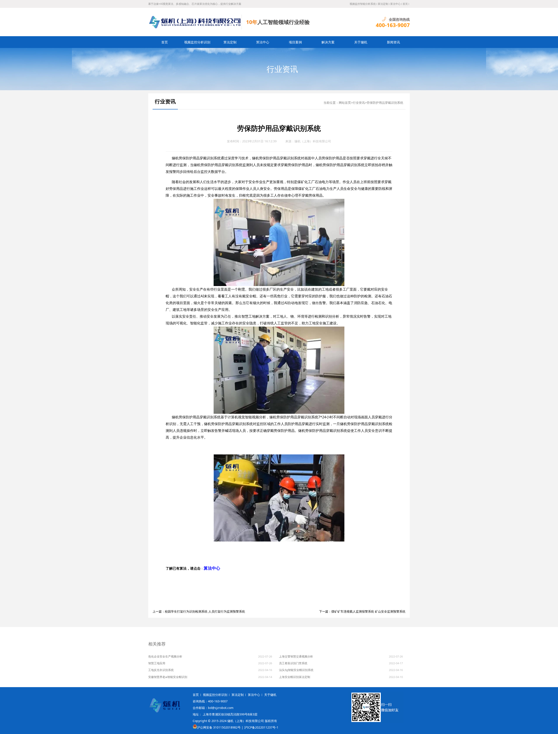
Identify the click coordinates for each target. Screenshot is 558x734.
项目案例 (295, 42)
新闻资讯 (393, 42)
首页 (405, 4)
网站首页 (345, 102)
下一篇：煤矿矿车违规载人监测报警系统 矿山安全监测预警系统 (362, 611)
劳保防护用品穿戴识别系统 (385, 102)
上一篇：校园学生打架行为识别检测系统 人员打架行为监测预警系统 (199, 611)
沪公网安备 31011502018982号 (219, 727)
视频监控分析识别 (197, 42)
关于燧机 (360, 42)
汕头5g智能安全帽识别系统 (296, 670)
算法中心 (395, 4)
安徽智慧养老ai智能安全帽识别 (167, 677)
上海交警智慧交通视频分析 (296, 656)
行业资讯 (282, 69)
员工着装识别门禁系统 (293, 663)
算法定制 (383, 4)
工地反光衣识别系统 (161, 670)
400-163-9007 (393, 25)
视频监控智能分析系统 (363, 4)
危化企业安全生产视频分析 (165, 656)
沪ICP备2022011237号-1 (261, 727)
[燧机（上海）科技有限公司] (195, 22)
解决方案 (328, 42)
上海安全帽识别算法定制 (294, 677)
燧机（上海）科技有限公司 (312, 141)
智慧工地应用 (156, 663)
